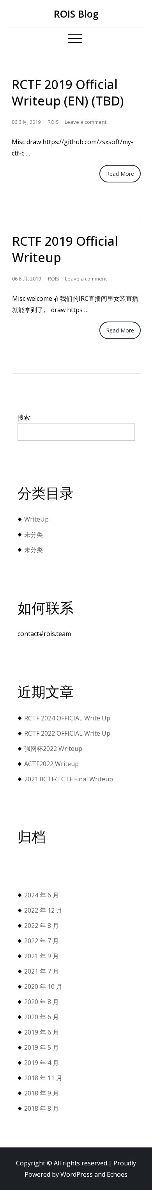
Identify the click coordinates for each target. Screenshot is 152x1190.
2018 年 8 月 (41, 1108)
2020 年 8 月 (41, 1001)
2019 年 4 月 (41, 1062)
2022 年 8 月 (41, 925)
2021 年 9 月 (41, 956)
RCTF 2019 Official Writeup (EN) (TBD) (68, 92)
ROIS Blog (76, 13)
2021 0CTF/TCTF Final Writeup (68, 779)
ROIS (53, 121)
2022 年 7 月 (41, 940)
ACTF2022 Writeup (51, 763)
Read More (120, 173)
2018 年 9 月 (41, 1093)
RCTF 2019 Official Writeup (65, 249)
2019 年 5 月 (41, 1047)
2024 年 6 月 (41, 895)
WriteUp (36, 519)
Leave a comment (85, 121)
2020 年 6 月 (41, 1017)
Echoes (117, 1174)
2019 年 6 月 (41, 1032)
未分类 (33, 534)
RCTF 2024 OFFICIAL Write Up (67, 718)
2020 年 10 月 (43, 986)
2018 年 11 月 (43, 1078)
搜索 (24, 417)
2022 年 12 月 (43, 910)
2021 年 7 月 (41, 971)
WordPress (76, 1174)
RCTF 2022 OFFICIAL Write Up (67, 733)
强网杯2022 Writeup (53, 748)
